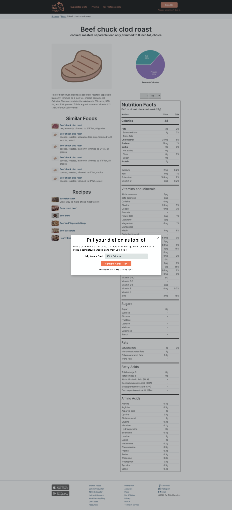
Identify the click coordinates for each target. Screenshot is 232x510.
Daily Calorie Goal (93, 256)
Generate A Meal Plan (116, 263)
